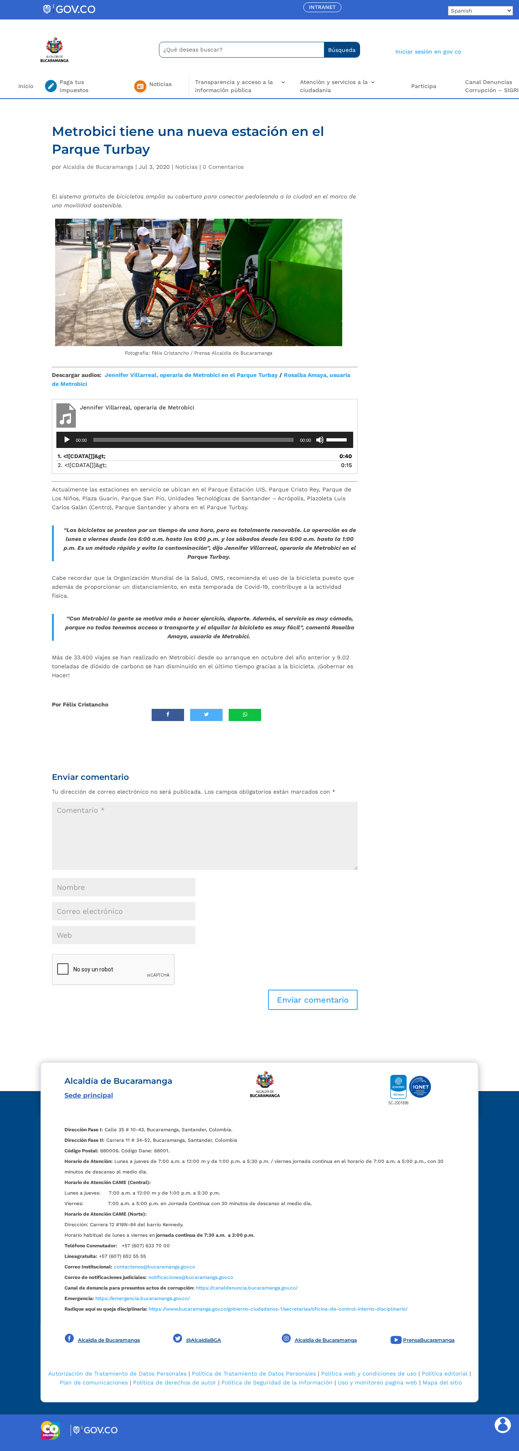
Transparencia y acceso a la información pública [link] (234, 86)
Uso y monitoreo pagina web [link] (377, 1382)
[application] (204, 440)
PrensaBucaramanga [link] (429, 1340)
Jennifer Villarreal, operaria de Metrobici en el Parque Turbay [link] (191, 375)
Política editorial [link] (445, 1373)
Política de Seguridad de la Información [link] (276, 1382)
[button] (313, 1000)
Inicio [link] (25, 86)
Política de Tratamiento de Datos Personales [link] (254, 1373)
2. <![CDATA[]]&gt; (82, 465)
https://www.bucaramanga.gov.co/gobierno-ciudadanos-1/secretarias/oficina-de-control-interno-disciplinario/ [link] (278, 1309)
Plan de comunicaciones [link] (94, 1382)
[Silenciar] (320, 440)
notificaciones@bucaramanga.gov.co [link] (190, 1277)
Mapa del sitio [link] (442, 1382)
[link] (69, 14)
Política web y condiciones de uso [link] (368, 1373)
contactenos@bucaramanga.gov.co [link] (154, 1267)
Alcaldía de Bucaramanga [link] (98, 167)
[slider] (337, 439)
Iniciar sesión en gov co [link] (428, 51)
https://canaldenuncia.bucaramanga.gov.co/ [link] (247, 1288)
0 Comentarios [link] (223, 167)
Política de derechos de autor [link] (174, 1382)
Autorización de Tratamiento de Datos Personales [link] (117, 1373)
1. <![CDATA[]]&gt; (81, 456)
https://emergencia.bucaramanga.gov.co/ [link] (142, 1298)
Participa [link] (423, 86)
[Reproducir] (67, 440)
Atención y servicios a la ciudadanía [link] (334, 86)
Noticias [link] (186, 167)
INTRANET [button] (322, 7)
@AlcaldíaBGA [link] (203, 1340)
